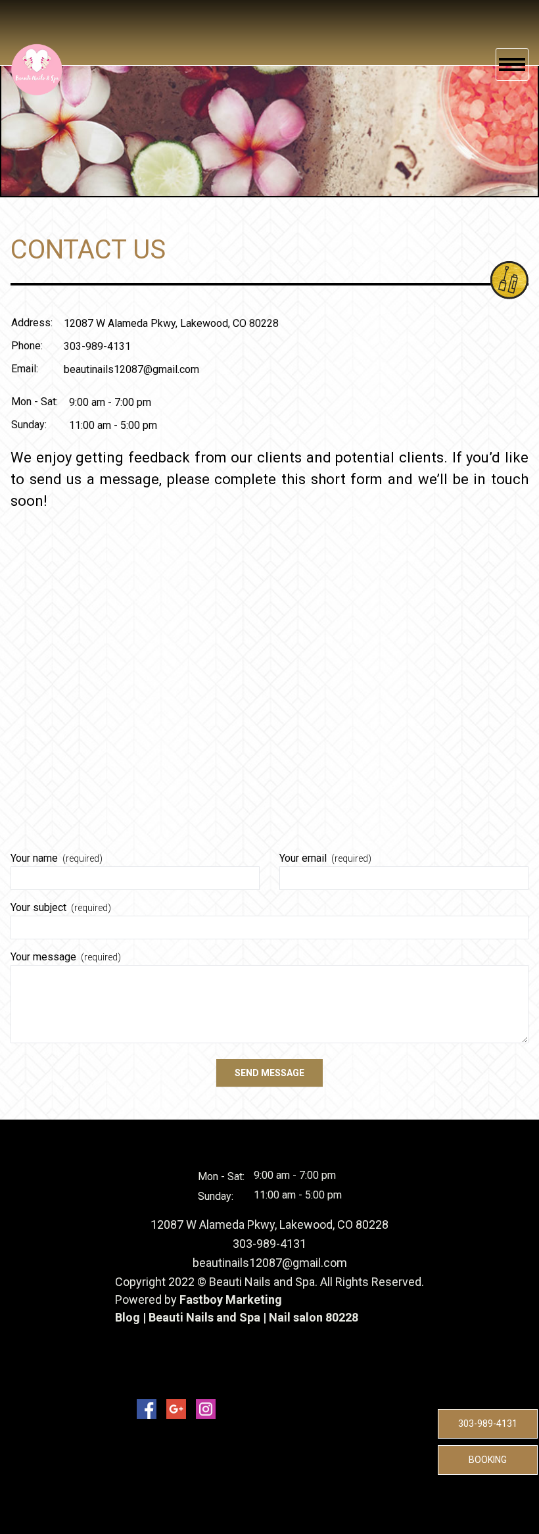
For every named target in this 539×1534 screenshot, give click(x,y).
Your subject (61, 907)
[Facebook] (146, 1409)
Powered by (147, 1299)
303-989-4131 (487, 1423)
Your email (325, 858)
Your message (66, 957)
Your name (57, 858)
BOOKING (488, 1459)
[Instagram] (206, 1409)
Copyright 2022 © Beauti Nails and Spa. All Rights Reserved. (269, 1282)
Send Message (269, 1073)
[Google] (176, 1409)
